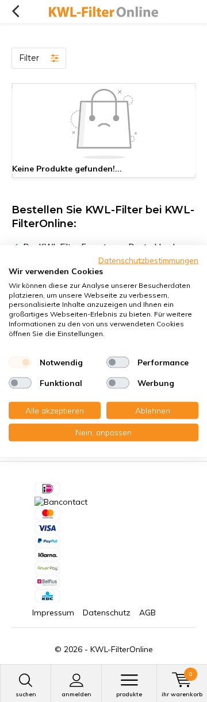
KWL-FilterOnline (121, 649)
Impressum (53, 612)
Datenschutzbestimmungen (148, 260)
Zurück (15, 11)
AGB (147, 612)
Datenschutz (107, 612)
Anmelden (76, 694)
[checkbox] (20, 362)
